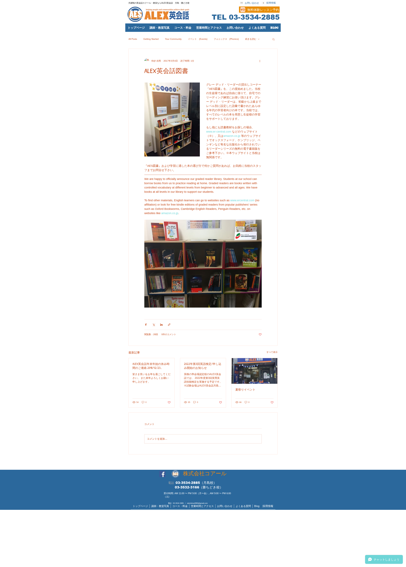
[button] (183, 27)
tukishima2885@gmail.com (197, 503)
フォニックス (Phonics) (226, 39)
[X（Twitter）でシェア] (153, 324)
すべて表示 (272, 352)
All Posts (132, 39)
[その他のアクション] (260, 61)
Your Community (173, 39)
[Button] (215, 9)
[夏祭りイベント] (254, 371)
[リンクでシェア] (169, 324)
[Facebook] (162, 474)
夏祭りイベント (245, 390)
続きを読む (250, 39)
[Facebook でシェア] (145, 324)
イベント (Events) (197, 39)
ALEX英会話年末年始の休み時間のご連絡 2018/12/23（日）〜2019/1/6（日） (151, 366)
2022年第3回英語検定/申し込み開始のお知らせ (202, 366)
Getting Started (151, 39)
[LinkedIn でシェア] (161, 324)
